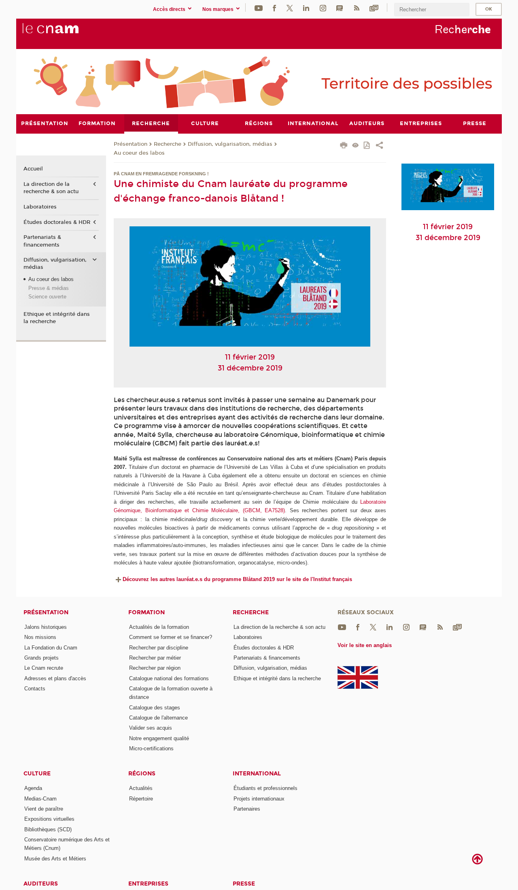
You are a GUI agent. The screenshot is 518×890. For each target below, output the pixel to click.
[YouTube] (258, 7)
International (257, 773)
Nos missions (40, 637)
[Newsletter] (373, 7)
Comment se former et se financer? (170, 637)
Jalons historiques (45, 627)
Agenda (33, 788)
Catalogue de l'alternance (158, 718)
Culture (37, 773)
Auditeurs (40, 883)
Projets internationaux (259, 799)
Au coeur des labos (139, 153)
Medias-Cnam (40, 799)
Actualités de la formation (159, 627)
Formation (146, 612)
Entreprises (148, 883)
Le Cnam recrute (43, 668)
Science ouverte (47, 297)
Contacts (34, 689)
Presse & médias (48, 288)
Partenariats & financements (42, 241)
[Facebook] (274, 7)
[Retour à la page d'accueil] (64, 32)
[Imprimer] (343, 146)
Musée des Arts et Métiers (55, 859)
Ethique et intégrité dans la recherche (56, 318)
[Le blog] (339, 7)
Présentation (130, 144)
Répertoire (141, 799)
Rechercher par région (154, 668)
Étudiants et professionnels (265, 788)
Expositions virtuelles (49, 819)
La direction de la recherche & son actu (51, 188)
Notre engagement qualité (159, 738)
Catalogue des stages (154, 708)
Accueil (33, 169)
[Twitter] (289, 7)
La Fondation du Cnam (50, 648)
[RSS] (356, 7)
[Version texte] (355, 146)
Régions (141, 773)
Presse (244, 883)
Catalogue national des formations (169, 678)
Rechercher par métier (155, 658)
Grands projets (41, 658)
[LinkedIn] (306, 7)
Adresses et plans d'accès (55, 678)
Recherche (167, 144)
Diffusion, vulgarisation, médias (230, 144)
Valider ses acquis (150, 728)
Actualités (141, 788)
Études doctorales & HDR (56, 222)
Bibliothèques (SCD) (48, 829)
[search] (431, 9)
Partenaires (247, 809)
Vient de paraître (43, 809)
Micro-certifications (151, 748)
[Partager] (379, 146)
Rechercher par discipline (158, 648)
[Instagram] (323, 7)
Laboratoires (40, 207)
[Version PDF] (367, 146)
